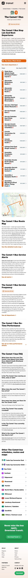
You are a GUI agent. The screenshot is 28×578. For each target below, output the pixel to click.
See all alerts (6, 277)
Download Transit (13, 537)
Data (3, 569)
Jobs (16, 555)
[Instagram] (15, 568)
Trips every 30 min (15, 24)
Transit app (21, 303)
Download (19, 573)
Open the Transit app (7, 260)
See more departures (9, 65)
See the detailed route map (11, 247)
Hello (3, 548)
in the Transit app (21, 415)
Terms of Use (18, 559)
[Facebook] (20, 568)
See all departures (8, 315)
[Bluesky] (17, 568)
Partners (5, 563)
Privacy (17, 557)
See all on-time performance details (12, 344)
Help (3, 557)
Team (16, 553)
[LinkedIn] (22, 568)
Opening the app (16, 233)
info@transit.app (19, 565)
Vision (16, 551)
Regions (4, 551)
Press (3, 555)
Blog (3, 553)
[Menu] (25, 3)
